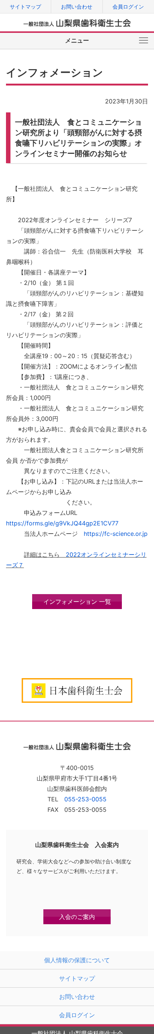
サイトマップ (25, 6)
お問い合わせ (76, 6)
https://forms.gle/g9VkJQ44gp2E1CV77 (62, 523)
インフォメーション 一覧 (77, 601)
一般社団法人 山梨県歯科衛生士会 (77, 23)
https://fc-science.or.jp (116, 533)
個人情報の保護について (77, 960)
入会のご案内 (77, 916)
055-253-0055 (85, 799)
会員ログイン (128, 6)
